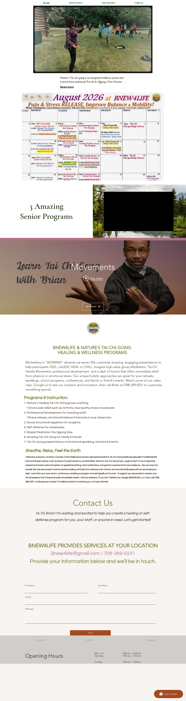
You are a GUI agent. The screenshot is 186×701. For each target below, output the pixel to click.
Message (29, 609)
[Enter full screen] (148, 69)
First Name (30, 585)
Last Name (103, 585)
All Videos (91, 306)
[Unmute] (42, 69)
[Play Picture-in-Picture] (143, 69)
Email (27, 597)
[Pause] (37, 69)
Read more (67, 87)
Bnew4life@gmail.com (75, 553)
